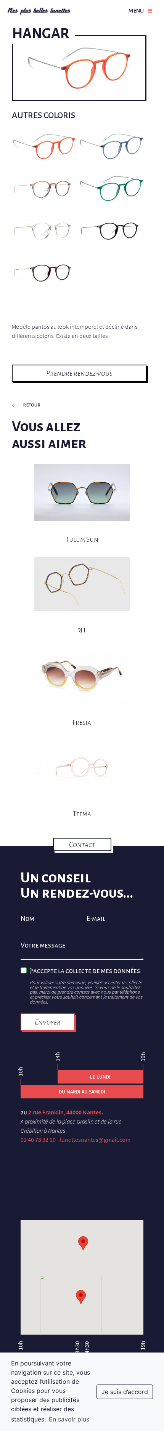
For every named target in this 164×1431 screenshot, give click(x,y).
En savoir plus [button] (69, 1419)
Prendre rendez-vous (79, 373)
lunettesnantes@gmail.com (95, 1139)
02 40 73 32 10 (38, 1139)
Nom (27, 919)
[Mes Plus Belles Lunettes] (39, 10)
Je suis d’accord (124, 1392)
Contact (82, 844)
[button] (81, 1297)
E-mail (96, 919)
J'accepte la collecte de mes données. (85, 971)
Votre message (43, 946)
